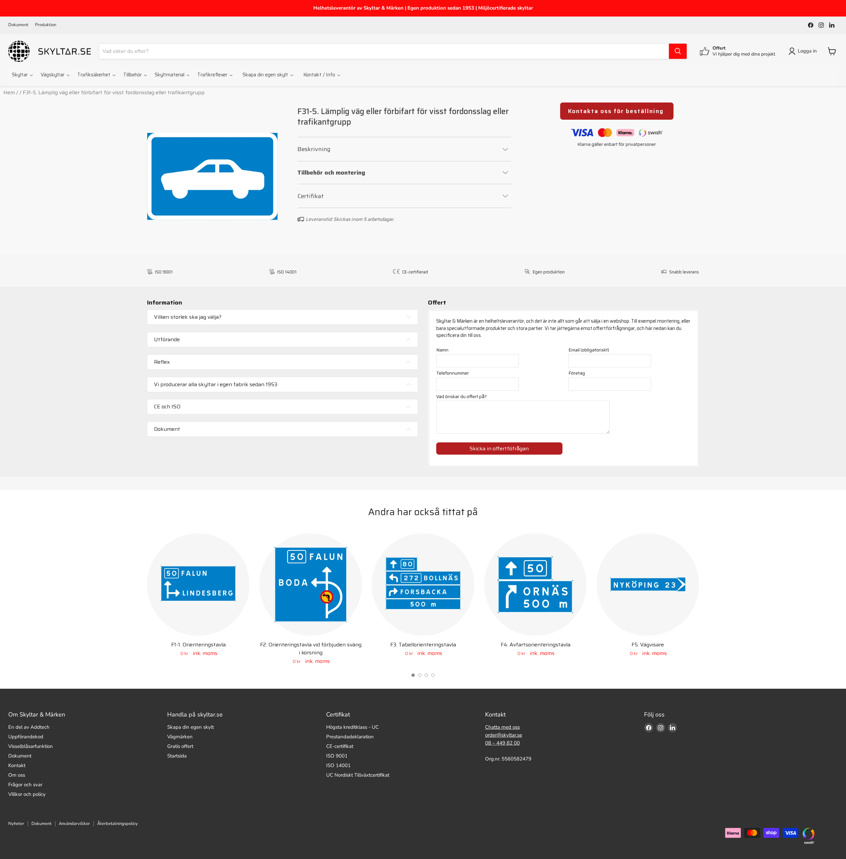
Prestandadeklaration (350, 736)
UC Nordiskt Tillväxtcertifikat (357, 775)
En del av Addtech (29, 727)
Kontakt (16, 765)
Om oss (16, 775)
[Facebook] (810, 25)
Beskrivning (313, 149)
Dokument (18, 24)
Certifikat (310, 196)
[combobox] (384, 51)
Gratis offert (180, 746)
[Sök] (678, 51)
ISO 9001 (337, 756)
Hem (9, 92)
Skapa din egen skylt (190, 727)
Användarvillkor (74, 824)
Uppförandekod (25, 736)
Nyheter (16, 824)
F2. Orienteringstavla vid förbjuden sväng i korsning (311, 648)
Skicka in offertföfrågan (499, 448)
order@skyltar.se (503, 735)
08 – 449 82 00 (502, 743)
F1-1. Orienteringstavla (198, 644)
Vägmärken (180, 736)
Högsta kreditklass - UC (352, 727)
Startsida (177, 756)
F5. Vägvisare (648, 644)
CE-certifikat (339, 746)
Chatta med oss (502, 727)
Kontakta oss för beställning (617, 111)
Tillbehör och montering (331, 172)
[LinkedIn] (831, 25)
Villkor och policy (27, 794)
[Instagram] (821, 25)
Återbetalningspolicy (117, 824)
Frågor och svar (25, 784)
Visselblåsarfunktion (30, 746)
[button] (413, 675)
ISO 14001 (338, 765)
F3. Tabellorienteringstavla (423, 644)
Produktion (45, 24)
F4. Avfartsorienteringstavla (535, 644)
